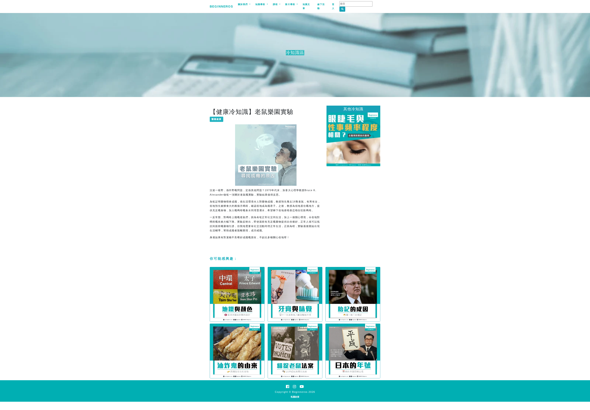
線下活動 (321, 6)
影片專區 (290, 4)
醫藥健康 (216, 119)
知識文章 (306, 6)
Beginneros (221, 6)
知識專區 (260, 4)
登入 (333, 6)
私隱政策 (295, 397)
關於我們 (243, 4)
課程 (276, 4)
